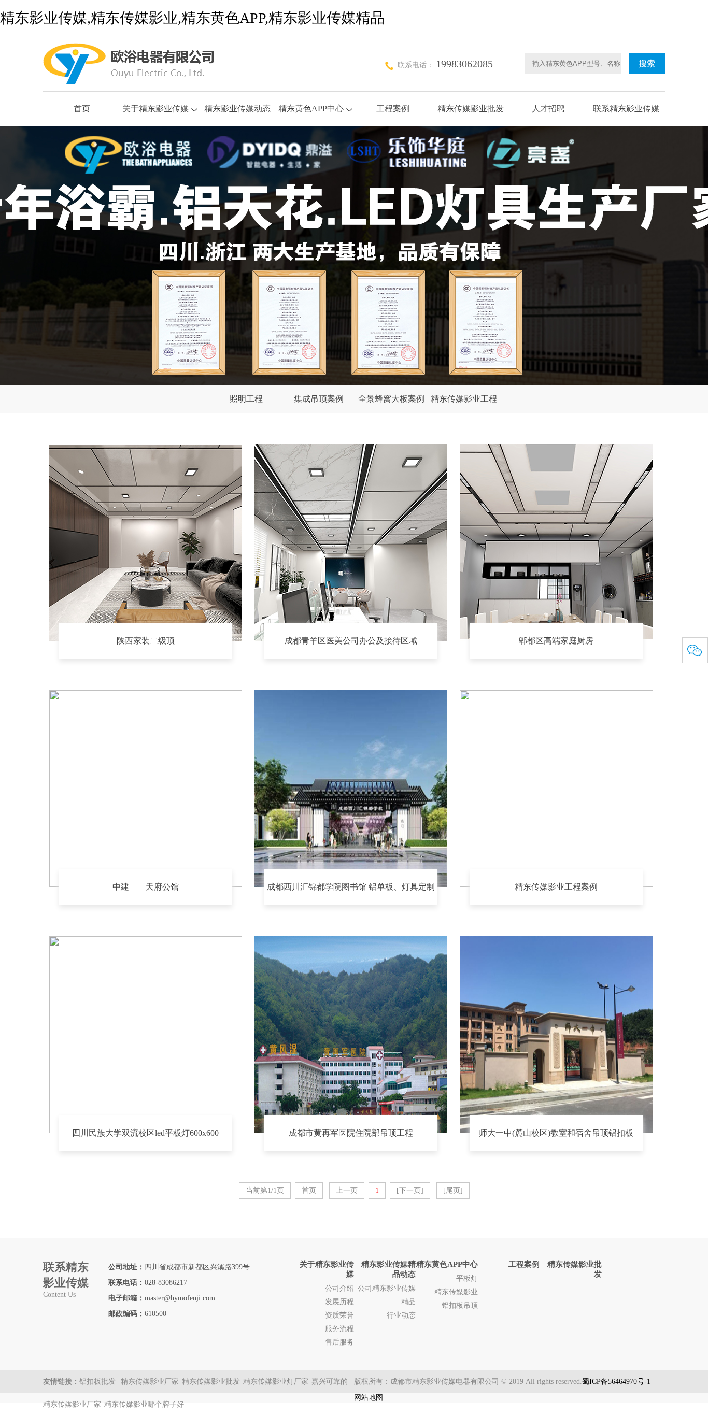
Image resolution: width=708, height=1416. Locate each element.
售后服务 (339, 1342)
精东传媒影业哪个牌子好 (144, 1404)
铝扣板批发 (98, 1381)
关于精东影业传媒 (155, 108)
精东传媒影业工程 (464, 398)
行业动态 (401, 1315)
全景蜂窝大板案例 (391, 398)
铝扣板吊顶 (460, 1305)
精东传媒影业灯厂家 (275, 1381)
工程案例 (392, 108)
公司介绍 (339, 1288)
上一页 (347, 1190)
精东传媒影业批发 (470, 108)
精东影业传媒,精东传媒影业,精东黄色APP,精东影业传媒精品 (192, 18)
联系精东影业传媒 (626, 108)
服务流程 (339, 1329)
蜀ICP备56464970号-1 (616, 1381)
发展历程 (339, 1302)
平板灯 (467, 1278)
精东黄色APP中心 (311, 108)
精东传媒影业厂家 (150, 1381)
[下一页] (410, 1190)
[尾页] (453, 1190)
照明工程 (246, 398)
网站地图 (368, 1397)
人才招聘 (548, 108)
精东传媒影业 (456, 1292)
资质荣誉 (339, 1315)
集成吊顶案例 (319, 398)
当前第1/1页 (265, 1190)
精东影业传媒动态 (237, 108)
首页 (82, 108)
